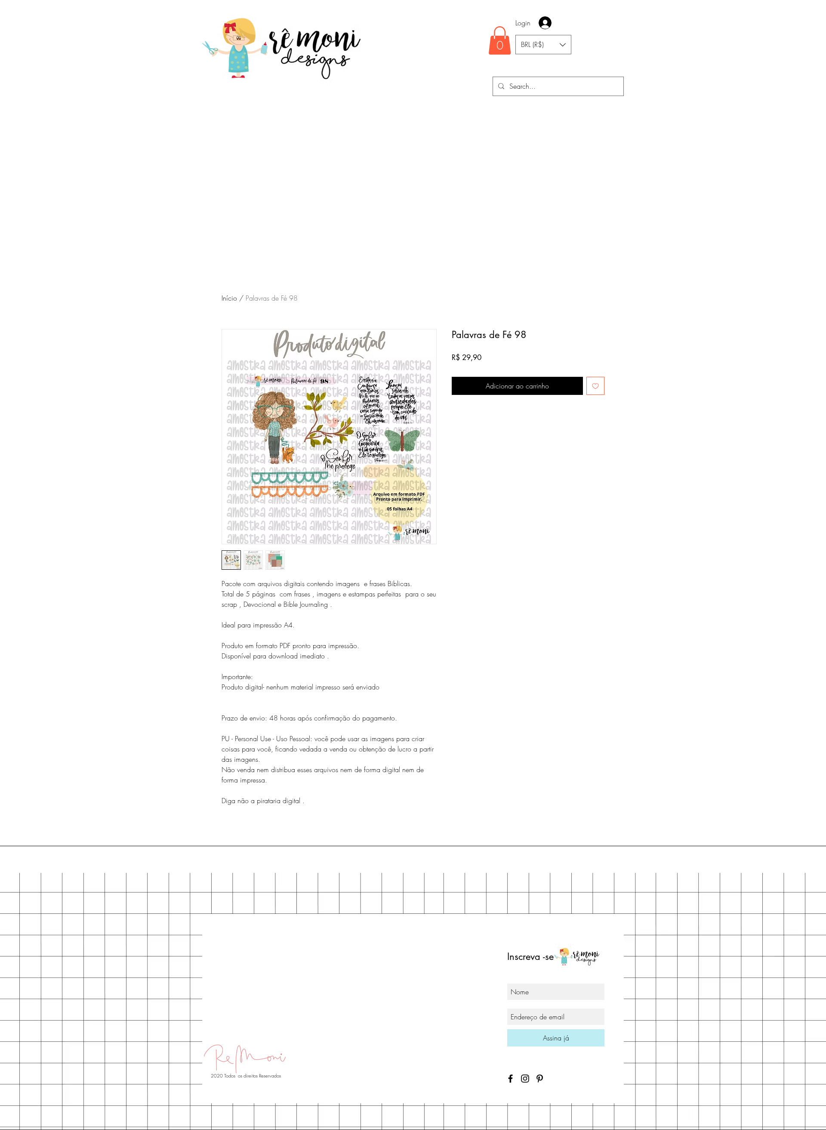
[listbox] (543, 44)
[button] (500, 40)
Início (229, 298)
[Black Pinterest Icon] (539, 1078)
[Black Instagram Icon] (525, 1078)
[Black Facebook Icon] (510, 1078)
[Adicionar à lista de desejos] (595, 386)
